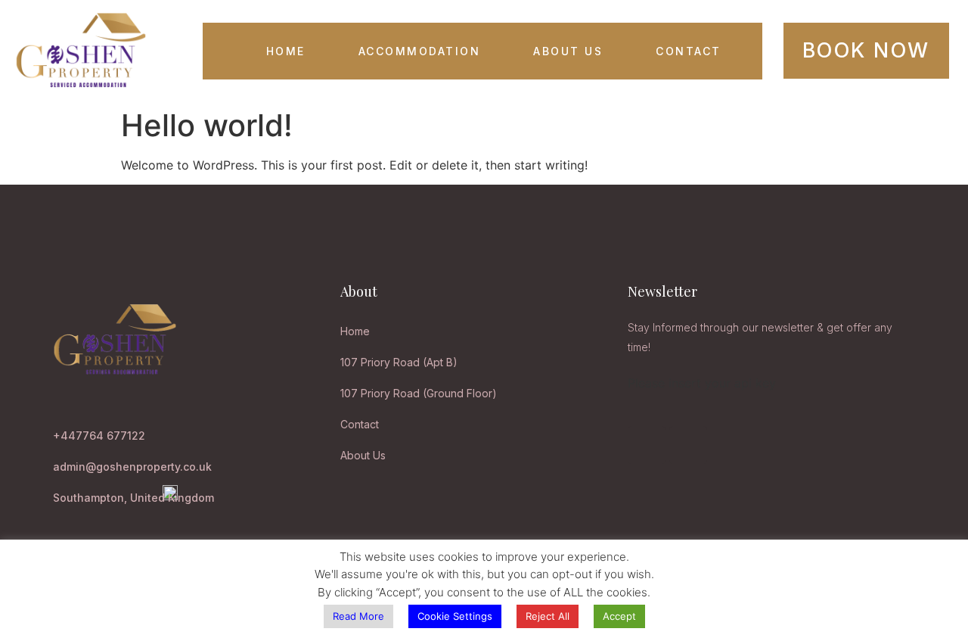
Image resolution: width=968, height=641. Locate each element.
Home (286, 51)
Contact (688, 51)
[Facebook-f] (647, 445)
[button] (866, 50)
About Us (568, 51)
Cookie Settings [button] (454, 616)
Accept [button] (619, 616)
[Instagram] (688, 445)
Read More (358, 616)
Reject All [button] (547, 616)
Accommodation (419, 51)
